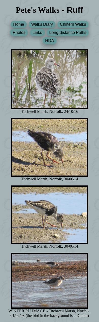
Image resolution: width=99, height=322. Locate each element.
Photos (19, 32)
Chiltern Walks (73, 24)
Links (37, 32)
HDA (49, 40)
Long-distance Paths (67, 32)
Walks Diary (42, 24)
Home (18, 24)
